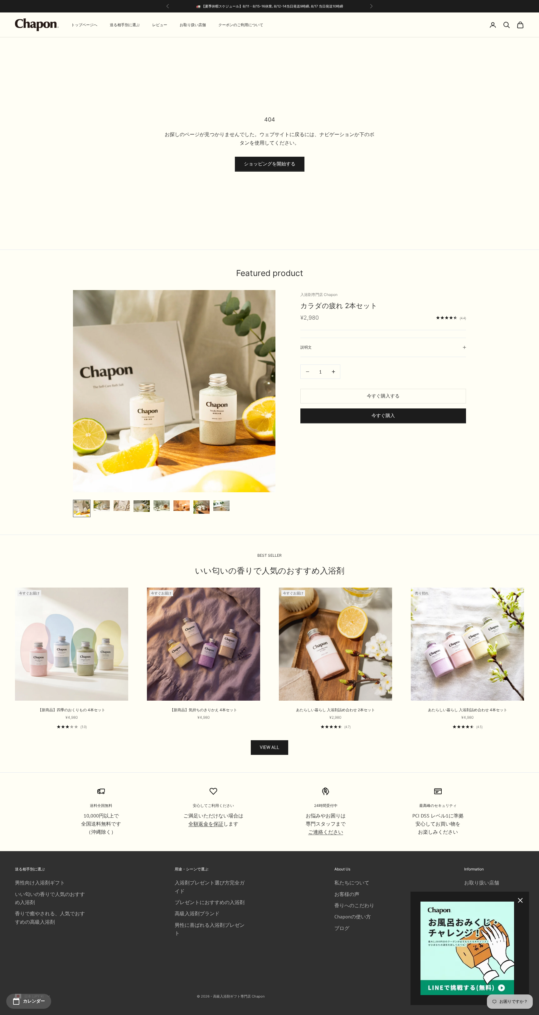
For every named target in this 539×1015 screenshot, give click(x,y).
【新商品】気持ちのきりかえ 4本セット (203, 710)
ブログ (341, 928)
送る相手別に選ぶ (125, 24)
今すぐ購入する (383, 396)
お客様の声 (346, 894)
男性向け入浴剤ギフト (40, 882)
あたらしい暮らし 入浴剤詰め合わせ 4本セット (467, 710)
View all (269, 747)
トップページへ (84, 24)
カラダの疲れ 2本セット (338, 306)
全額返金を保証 (205, 824)
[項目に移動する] (81, 508)
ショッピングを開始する (269, 164)
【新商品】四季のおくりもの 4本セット (71, 710)
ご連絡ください (325, 832)
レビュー (159, 24)
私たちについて (351, 882)
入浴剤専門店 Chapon (318, 294)
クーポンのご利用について (240, 24)
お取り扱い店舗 (193, 24)
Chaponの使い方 (352, 916)
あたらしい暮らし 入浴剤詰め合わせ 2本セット (335, 710)
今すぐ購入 (383, 415)
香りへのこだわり (354, 905)
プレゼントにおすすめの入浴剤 (210, 902)
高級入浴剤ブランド (197, 913)
